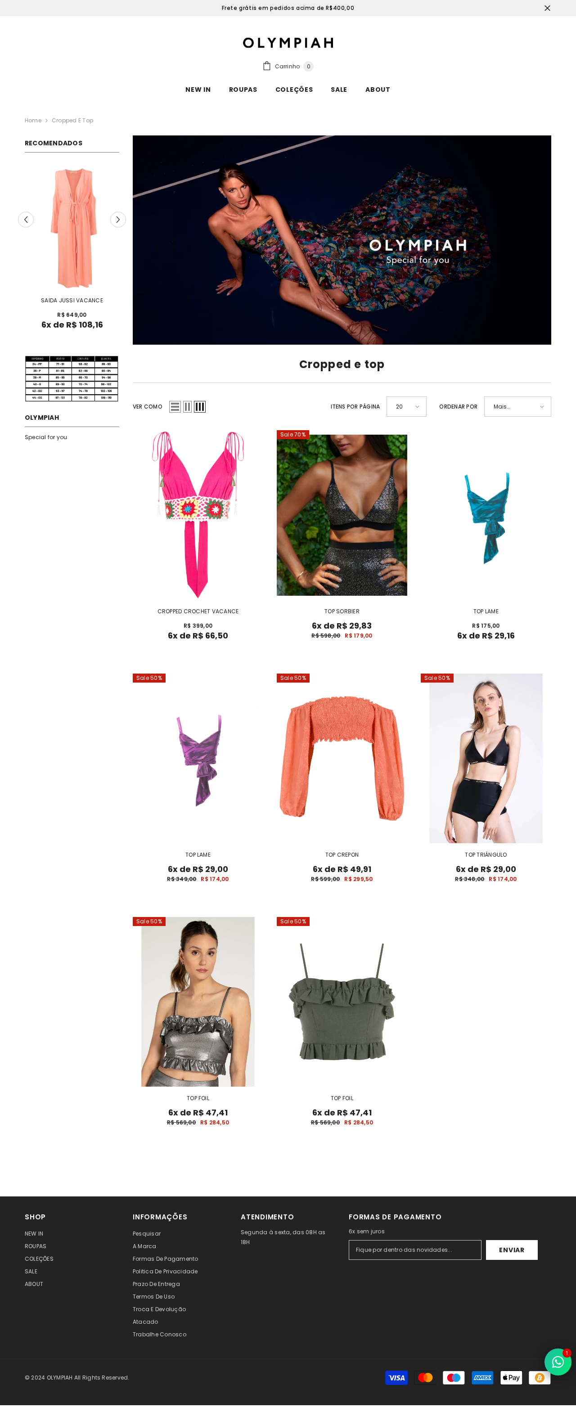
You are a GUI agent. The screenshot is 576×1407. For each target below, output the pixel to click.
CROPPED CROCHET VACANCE (198, 611)
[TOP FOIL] (198, 1002)
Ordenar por (458, 406)
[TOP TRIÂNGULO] (486, 758)
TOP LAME (486, 611)
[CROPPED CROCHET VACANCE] (198, 515)
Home (33, 120)
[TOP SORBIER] (342, 515)
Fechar (547, 8)
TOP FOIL (198, 1098)
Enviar (511, 1249)
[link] (342, 240)
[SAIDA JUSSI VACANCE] (72, 227)
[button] (26, 219)
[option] (72, 251)
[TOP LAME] (486, 515)
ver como (147, 406)
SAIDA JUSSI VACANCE (72, 300)
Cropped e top (72, 120)
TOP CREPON (342, 855)
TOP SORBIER (342, 611)
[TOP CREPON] (342, 758)
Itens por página (355, 406)
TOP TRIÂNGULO (486, 855)
